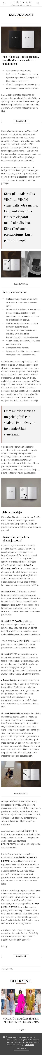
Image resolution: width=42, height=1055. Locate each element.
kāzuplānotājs (8, 969)
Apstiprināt (21, 1049)
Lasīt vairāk (29, 1045)
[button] (14, 1030)
